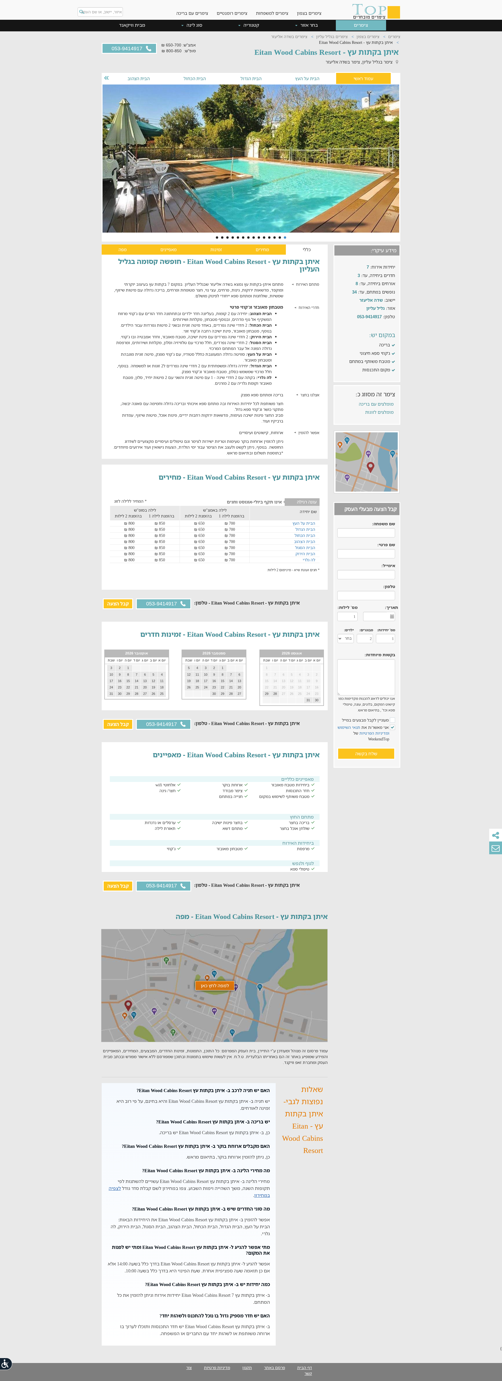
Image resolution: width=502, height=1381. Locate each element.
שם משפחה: (383, 523)
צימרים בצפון (309, 13)
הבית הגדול (251, 78)
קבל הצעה (118, 603)
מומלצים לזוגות (379, 412)
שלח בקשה (366, 753)
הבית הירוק (305, 553)
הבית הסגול (305, 547)
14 (217, 237)
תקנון (247, 1367)
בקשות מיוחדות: (380, 654)
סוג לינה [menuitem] (193, 25)
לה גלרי (309, 559)
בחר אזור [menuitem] (308, 25)
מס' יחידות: (386, 629)
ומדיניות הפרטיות (374, 733)
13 (222, 237)
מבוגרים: (366, 629)
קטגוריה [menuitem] (250, 25)
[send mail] (495, 847)
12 (227, 237)
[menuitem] (309, 8)
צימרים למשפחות (272, 13)
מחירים (262, 249)
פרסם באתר (274, 1367)
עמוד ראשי (363, 78)
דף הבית (304, 1367)
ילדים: (349, 629)
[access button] (6, 1363)
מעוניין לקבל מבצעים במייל (366, 720)
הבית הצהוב (139, 78)
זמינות (216, 249)
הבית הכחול (195, 78)
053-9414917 (128, 48)
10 (238, 237)
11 (233, 237)
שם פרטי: (386, 544)
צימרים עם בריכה (192, 13)
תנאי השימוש (349, 727)
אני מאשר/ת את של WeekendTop (364, 733)
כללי (307, 249)
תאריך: (391, 607)
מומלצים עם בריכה (376, 404)
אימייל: (388, 565)
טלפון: (389, 586)
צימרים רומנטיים (232, 13)
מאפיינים (168, 249)
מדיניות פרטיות (217, 1367)
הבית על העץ (307, 78)
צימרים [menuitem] (361, 25)
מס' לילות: (348, 607)
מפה (123, 249)
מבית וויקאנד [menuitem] (132, 25)
